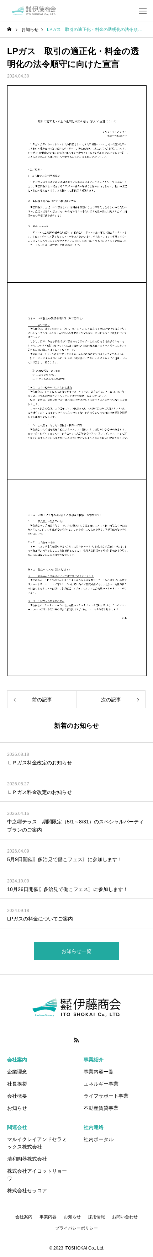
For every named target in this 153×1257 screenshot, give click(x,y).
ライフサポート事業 (106, 1096)
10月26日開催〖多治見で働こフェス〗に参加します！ (67, 889)
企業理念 (17, 1072)
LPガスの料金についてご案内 (40, 919)
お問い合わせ (125, 1216)
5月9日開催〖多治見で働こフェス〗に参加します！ (64, 859)
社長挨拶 (17, 1084)
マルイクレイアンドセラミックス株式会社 (37, 1143)
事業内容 (48, 1216)
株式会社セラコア (27, 1190)
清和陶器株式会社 (27, 1159)
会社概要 (17, 1096)
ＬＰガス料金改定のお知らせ (39, 762)
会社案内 (23, 1216)
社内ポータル (99, 1139)
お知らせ (17, 1108)
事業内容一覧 (99, 1072)
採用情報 (96, 1216)
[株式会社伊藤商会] (34, 10)
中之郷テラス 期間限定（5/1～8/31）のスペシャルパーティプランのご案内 (75, 825)
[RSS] (76, 1040)
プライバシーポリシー (76, 1228)
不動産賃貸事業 (101, 1108)
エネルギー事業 (101, 1084)
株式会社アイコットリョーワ (37, 1174)
